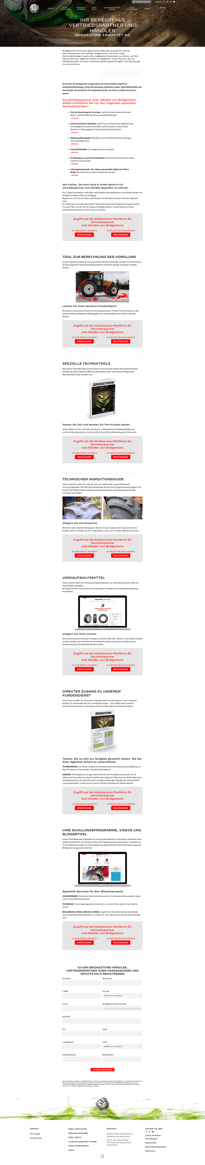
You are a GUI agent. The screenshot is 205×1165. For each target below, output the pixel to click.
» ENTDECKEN (74, 118)
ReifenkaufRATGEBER (81, 8)
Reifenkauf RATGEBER (78, 1133)
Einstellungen (151, 1138)
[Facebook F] (171, 2)
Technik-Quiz (36, 1138)
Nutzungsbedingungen (155, 1147)
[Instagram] (168, 2)
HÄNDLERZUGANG (143, 2)
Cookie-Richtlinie (153, 1135)
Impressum (150, 1151)
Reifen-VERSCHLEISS (65, 8)
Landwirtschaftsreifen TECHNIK (82, 1141)
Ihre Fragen (35, 1134)
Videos (146, 8)
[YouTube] (174, 2)
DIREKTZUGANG (84, 234)
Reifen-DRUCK (94, 8)
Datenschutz (151, 1143)
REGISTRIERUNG (120, 234)
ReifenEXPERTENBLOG (132, 8)
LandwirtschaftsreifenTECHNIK (112, 8)
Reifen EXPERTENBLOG (78, 1146)
